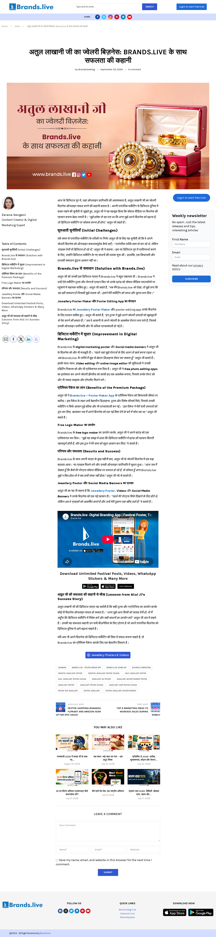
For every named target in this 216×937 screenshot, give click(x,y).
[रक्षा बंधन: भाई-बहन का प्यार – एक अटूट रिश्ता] (108, 743)
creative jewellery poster (70, 673)
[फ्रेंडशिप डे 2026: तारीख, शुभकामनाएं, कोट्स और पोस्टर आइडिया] (144, 743)
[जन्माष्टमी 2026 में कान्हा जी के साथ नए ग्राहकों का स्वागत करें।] (72, 743)
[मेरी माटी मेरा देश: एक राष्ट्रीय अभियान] (108, 778)
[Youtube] (129, 17)
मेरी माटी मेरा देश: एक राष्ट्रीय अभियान (108, 791)
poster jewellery (92, 691)
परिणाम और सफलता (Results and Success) (24, 288)
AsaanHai (62, 668)
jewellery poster (66, 685)
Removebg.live (127, 909)
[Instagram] (110, 17)
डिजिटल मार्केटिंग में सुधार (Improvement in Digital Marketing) (23, 266)
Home (87, 17)
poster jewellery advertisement (121, 691)
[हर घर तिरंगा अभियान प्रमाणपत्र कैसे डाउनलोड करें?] (72, 778)
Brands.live (45, 933)
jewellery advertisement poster (132, 679)
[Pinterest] (116, 17)
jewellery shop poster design (123, 685)
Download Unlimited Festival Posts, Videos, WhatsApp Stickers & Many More (23, 307)
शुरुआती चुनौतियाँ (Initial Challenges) (21, 249)
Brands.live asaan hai (116, 668)
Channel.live (127, 913)
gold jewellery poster (135, 673)
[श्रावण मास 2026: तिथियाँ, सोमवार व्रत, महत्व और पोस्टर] (144, 778)
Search (149, 6)
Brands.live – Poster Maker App (86, 668)
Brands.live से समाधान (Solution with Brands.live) (22, 257)
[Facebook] (97, 17)
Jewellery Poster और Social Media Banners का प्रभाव (21, 296)
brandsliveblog (86, 69)
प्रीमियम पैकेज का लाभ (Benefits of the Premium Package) (21, 275)
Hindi (17, 26)
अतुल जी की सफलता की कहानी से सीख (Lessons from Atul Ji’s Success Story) (20, 319)
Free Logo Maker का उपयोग (16, 282)
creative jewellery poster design (103, 673)
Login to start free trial (191, 6)
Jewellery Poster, (103, 491)
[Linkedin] (123, 17)
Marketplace (127, 917)
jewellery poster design (91, 685)
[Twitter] (104, 17)
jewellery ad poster (101, 679)
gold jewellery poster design (72, 679)
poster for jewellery (68, 691)
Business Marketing (141, 668)
